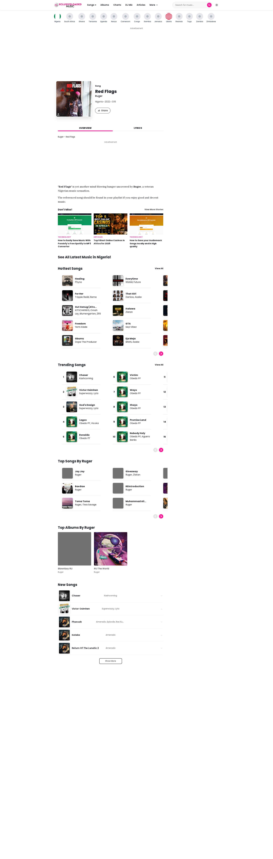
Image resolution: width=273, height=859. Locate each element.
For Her (79, 293)
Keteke (76, 635)
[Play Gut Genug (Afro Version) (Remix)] (67, 310)
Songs (91, 4)
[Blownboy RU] (74, 548)
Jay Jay (79, 471)
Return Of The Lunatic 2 (85, 648)
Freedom (80, 323)
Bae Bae (80, 486)
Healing (79, 278)
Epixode (111, 621)
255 (99, 313)
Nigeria (99, 101)
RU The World (101, 568)
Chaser (83, 375)
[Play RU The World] (100, 559)
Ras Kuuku (121, 621)
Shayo (133, 405)
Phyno (78, 282)
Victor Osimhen (88, 390)
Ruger (99, 96)
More (152, 4)
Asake (138, 297)
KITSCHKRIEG (82, 310)
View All (159, 268)
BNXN (129, 342)
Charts (117, 4)
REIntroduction (135, 486)
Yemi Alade (81, 327)
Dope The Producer (86, 342)
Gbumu (79, 338)
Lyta (96, 393)
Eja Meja (131, 338)
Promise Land (138, 420)
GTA (128, 323)
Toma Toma (82, 501)
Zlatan (129, 312)
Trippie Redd (82, 297)
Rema (93, 297)
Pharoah (77, 621)
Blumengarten (88, 313)
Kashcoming (86, 378)
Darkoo (130, 297)
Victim (134, 375)
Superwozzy (86, 393)
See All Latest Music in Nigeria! (84, 257)
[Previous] (155, 353)
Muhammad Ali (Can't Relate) (135, 503)
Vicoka (95, 423)
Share (104, 110)
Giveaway (132, 471)
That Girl (131, 293)
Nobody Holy (137, 433)
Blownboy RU (65, 568)
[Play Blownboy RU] (64, 559)
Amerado (101, 621)
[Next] (161, 353)
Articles (141, 4)
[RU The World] (110, 548)
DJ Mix (128, 4)
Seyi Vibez (131, 327)
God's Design (87, 405)
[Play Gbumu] (67, 340)
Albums (104, 4)
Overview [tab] (85, 128)
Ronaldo (84, 435)
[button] (216, 5)
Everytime (132, 278)
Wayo (133, 390)
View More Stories (153, 209)
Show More (110, 661)
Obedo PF (84, 423)
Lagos (83, 420)
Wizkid (129, 282)
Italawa (130, 308)
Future (137, 282)
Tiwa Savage (89, 504)
